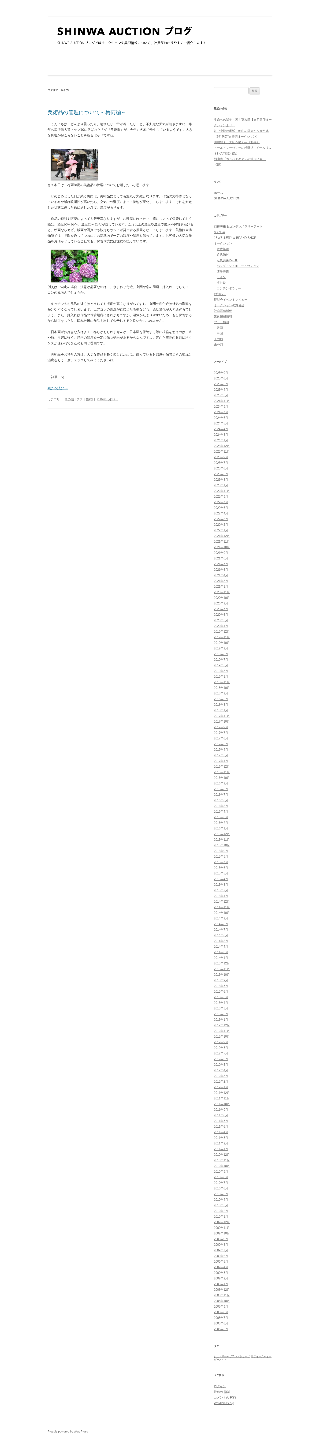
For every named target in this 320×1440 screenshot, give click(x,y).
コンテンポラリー (229, 288)
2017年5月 (221, 744)
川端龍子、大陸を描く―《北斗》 (237, 142)
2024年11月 (222, 401)
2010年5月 (221, 1194)
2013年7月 (221, 986)
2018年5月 (221, 699)
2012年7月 (221, 1053)
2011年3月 (221, 1138)
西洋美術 (223, 271)
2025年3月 (221, 395)
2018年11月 (222, 682)
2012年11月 (222, 1031)
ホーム (218, 193)
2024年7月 (221, 412)
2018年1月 (221, 710)
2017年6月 (221, 738)
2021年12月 (222, 536)
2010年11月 (222, 1160)
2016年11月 (222, 772)
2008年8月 (221, 1312)
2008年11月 (222, 1295)
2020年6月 (221, 614)
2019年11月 (222, 637)
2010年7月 (221, 1183)
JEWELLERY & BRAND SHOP (235, 238)
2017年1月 (221, 761)
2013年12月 (222, 963)
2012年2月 (221, 1081)
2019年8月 (221, 654)
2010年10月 (222, 1166)
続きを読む (58, 388)
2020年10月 (222, 598)
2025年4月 (221, 389)
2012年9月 (221, 1042)
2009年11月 (222, 1228)
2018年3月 (221, 704)
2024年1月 (221, 440)
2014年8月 (221, 924)
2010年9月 (221, 1171)
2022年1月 (221, 530)
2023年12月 (222, 446)
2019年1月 (221, 676)
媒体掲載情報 (223, 316)
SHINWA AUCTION (227, 198)
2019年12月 (222, 631)
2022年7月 (221, 502)
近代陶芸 (223, 254)
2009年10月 (222, 1233)
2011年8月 (221, 1115)
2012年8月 (221, 1048)
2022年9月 (221, 496)
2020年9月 (221, 603)
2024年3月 (221, 434)
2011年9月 (221, 1109)
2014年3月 (221, 952)
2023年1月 (221, 485)
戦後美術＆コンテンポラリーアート (238, 226)
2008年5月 (221, 1329)
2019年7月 (221, 659)
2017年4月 (221, 749)
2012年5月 (221, 1064)
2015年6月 (221, 868)
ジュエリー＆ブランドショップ (232, 1356)
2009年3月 (221, 1273)
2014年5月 (221, 941)
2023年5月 (221, 474)
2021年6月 (221, 569)
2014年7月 (221, 929)
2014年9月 (221, 918)
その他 (69, 399)
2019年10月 (222, 643)
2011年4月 (221, 1132)
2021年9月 (221, 553)
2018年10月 (222, 688)
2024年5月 (221, 423)
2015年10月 (222, 845)
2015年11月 (222, 839)
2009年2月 (221, 1278)
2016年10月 (222, 778)
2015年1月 (221, 896)
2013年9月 (221, 980)
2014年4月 (221, 946)
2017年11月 (222, 716)
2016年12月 (222, 766)
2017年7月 (221, 733)
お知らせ (220, 294)
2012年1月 (221, 1087)
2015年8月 (221, 856)
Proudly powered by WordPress (68, 1431)
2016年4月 (221, 811)
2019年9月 (221, 648)
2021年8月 (221, 558)
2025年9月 (221, 373)
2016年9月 (221, 783)
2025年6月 (221, 378)
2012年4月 (221, 1070)
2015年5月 (221, 873)
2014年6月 (221, 935)
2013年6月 (221, 991)
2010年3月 (221, 1205)
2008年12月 (222, 1289)
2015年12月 (222, 834)
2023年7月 (221, 463)
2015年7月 (221, 862)
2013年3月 (221, 1008)
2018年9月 (221, 693)
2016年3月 (221, 817)
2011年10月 (222, 1104)
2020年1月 (221, 626)
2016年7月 (221, 794)
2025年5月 (221, 384)
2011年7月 (221, 1121)
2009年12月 (222, 1222)
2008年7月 (221, 1318)
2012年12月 (222, 1025)
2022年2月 (221, 524)
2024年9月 (221, 406)
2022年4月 (221, 513)
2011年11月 (222, 1098)
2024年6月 (221, 418)
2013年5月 (221, 997)
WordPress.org (224, 1403)
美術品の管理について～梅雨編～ (87, 112)
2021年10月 (222, 547)
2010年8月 (221, 1177)
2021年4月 (221, 575)
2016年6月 (221, 800)
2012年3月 (221, 1076)
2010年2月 (221, 1211)
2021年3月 (221, 581)
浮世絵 (221, 283)
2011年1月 (221, 1149)
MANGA (219, 232)
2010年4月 (221, 1199)
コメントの (225, 1397)
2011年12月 (222, 1093)
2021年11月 (222, 541)
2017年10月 (222, 721)
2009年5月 (221, 1261)
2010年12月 (222, 1154)
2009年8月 (221, 1244)
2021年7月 (221, 564)
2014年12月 (222, 901)
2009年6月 (221, 1256)
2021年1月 (221, 586)
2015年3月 (221, 884)
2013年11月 (222, 969)
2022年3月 (221, 519)
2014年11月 (222, 907)
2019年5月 (221, 665)
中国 (220, 333)
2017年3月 (221, 755)
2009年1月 (221, 1284)
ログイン (220, 1386)
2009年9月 (221, 1239)
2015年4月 (221, 879)
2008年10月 (222, 1301)
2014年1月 (221, 958)
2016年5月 (221, 806)
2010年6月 (221, 1188)
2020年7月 (221, 609)
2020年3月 (221, 620)
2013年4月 (221, 1003)
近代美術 (223, 249)
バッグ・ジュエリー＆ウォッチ (238, 266)
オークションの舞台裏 (229, 305)
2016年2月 (221, 823)
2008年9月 (221, 1306)
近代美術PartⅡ (227, 260)
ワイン (221, 277)
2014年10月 (222, 913)
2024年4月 (221, 429)
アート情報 (221, 322)
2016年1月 (221, 828)
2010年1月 (221, 1216)
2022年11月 (222, 491)
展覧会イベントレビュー (230, 299)
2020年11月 (222, 592)
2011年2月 (221, 1143)
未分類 (218, 344)
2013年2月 (221, 1014)
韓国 (220, 328)
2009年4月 (221, 1267)
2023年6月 (221, 468)
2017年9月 (221, 727)
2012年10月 (222, 1036)
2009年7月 (221, 1250)
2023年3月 (221, 479)
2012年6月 (221, 1059)
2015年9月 (221, 851)
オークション (223, 243)
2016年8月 (221, 789)
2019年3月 (221, 671)
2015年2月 (221, 890)
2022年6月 (221, 508)
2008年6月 (221, 1323)
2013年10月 (222, 974)
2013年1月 (221, 1019)
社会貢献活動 (223, 311)
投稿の (222, 1392)
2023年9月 (221, 457)
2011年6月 (221, 1126)
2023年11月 (222, 451)
